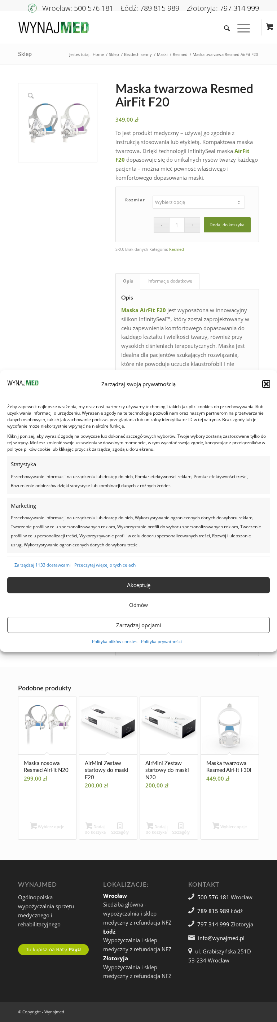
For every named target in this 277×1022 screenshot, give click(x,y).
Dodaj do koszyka (227, 225)
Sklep (25, 54)
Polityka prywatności (161, 641)
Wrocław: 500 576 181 (77, 8)
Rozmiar (135, 199)
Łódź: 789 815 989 (150, 8)
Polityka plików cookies (114, 641)
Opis (128, 281)
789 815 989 (213, 910)
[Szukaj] (223, 27)
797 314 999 (213, 924)
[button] (266, 384)
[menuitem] (72, 8)
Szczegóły (120, 832)
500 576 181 (213, 897)
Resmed (176, 249)
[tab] (127, 281)
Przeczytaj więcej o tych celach (105, 565)
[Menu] (240, 27)
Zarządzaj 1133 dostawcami (42, 565)
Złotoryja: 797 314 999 (223, 8)
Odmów (138, 605)
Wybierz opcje (50, 826)
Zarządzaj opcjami (138, 625)
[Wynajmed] (53, 27)
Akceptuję (138, 585)
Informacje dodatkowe (170, 281)
